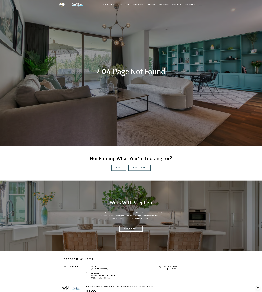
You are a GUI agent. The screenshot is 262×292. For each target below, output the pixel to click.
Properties (150, 5)
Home (118, 168)
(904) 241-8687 (170, 269)
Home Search (139, 168)
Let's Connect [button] (131, 229)
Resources (176, 5)
